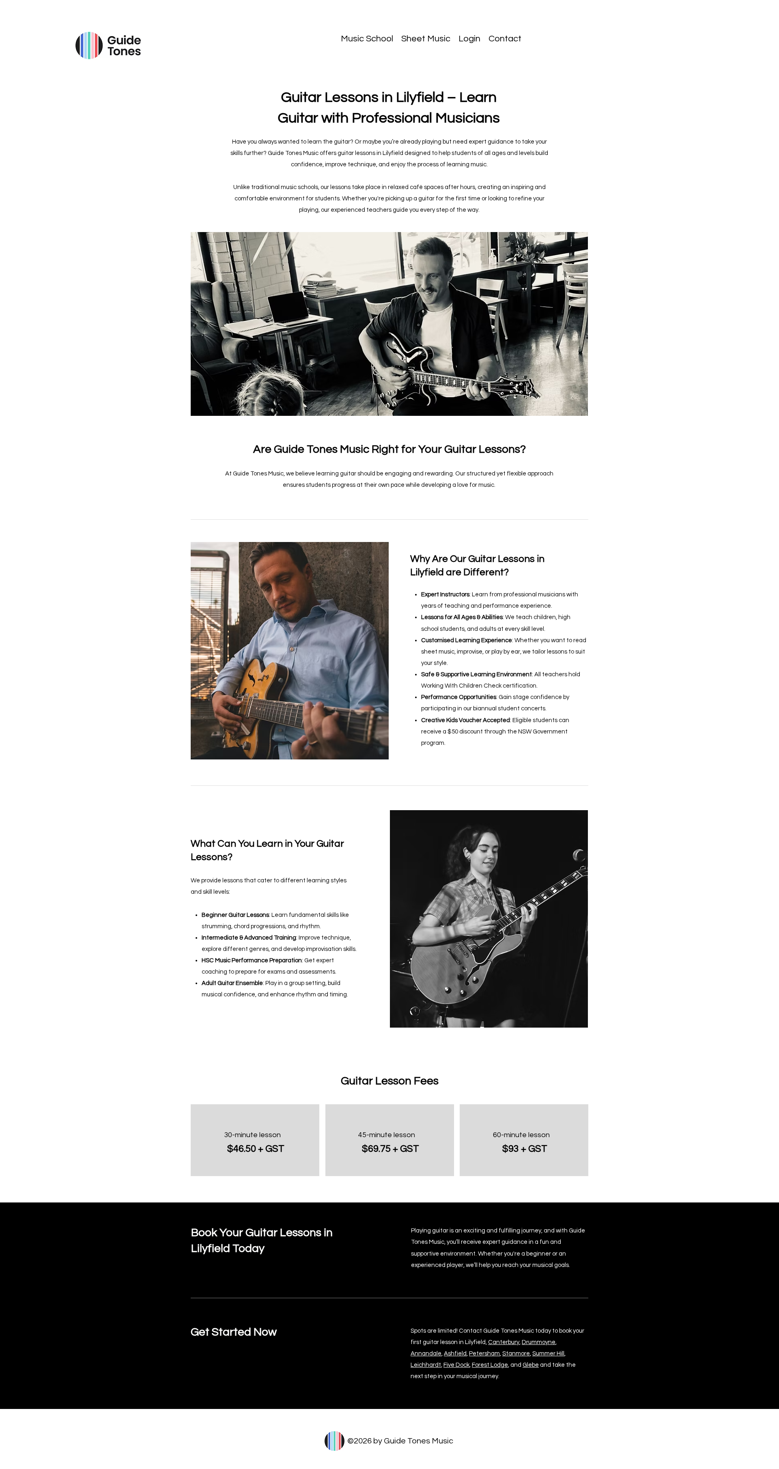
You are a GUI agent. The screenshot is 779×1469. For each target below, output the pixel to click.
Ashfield (455, 1354)
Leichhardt (426, 1365)
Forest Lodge (490, 1365)
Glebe (531, 1365)
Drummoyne (538, 1342)
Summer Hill (548, 1354)
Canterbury (503, 1342)
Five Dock (456, 1365)
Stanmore (516, 1354)
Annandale (426, 1354)
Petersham (484, 1354)
